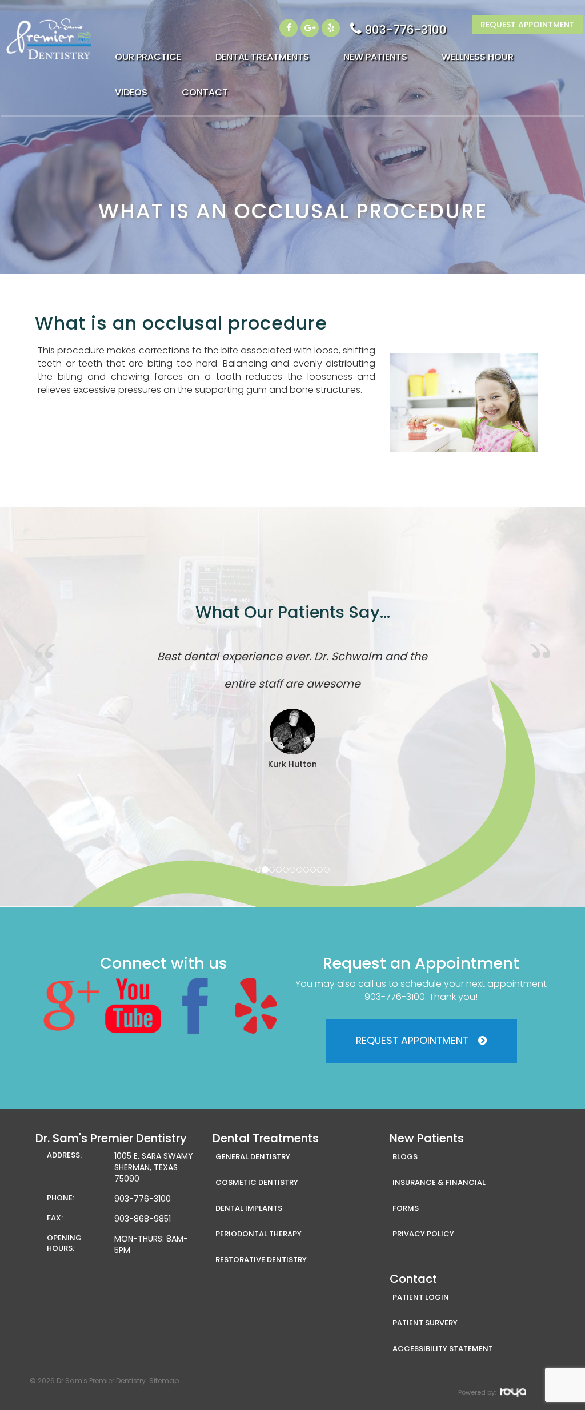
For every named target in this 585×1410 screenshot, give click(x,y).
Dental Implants (248, 1208)
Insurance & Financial (439, 1182)
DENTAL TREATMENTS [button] (262, 56)
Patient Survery (425, 1322)
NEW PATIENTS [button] (375, 56)
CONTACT (205, 92)
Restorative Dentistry (261, 1259)
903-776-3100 (405, 30)
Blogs (405, 1156)
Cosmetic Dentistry (256, 1182)
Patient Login (420, 1297)
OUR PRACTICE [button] (148, 56)
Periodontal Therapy (258, 1233)
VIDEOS (131, 92)
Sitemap (164, 1380)
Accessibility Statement (442, 1348)
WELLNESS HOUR (478, 56)
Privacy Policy (423, 1233)
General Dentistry (252, 1156)
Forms (405, 1208)
